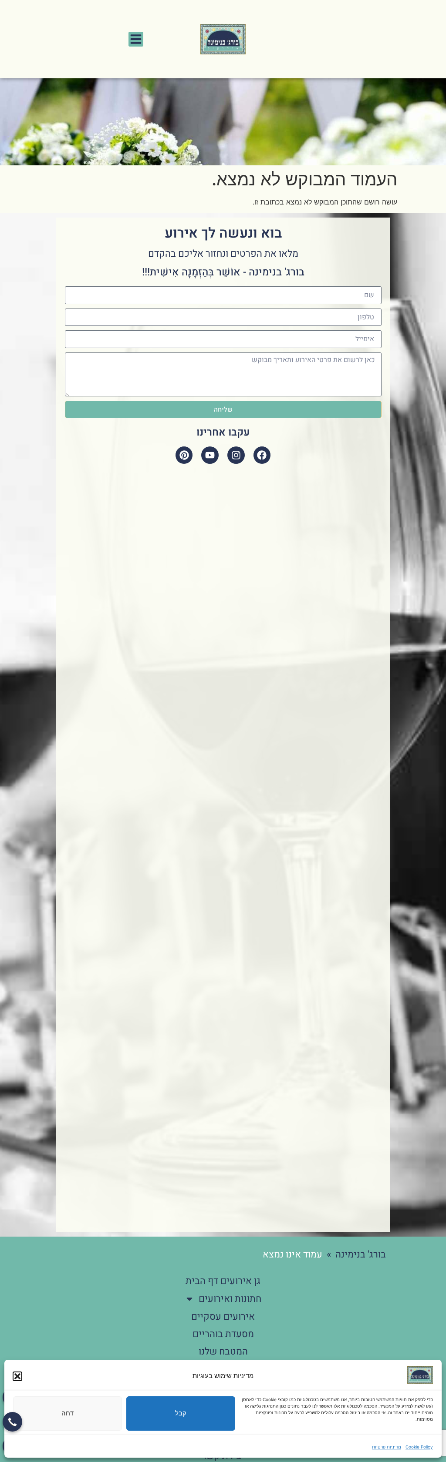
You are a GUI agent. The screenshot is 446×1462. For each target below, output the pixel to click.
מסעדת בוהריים (223, 1334)
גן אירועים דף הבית (223, 1281)
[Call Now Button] (12, 1422)
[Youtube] (210, 455)
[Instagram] (236, 455)
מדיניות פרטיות (386, 1446)
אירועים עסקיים (223, 1317)
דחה (67, 1413)
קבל (180, 1413)
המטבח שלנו (223, 1351)
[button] (17, 1376)
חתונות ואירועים (230, 1299)
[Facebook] (262, 455)
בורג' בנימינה (360, 1254)
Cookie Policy (419, 1446)
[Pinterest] (184, 455)
